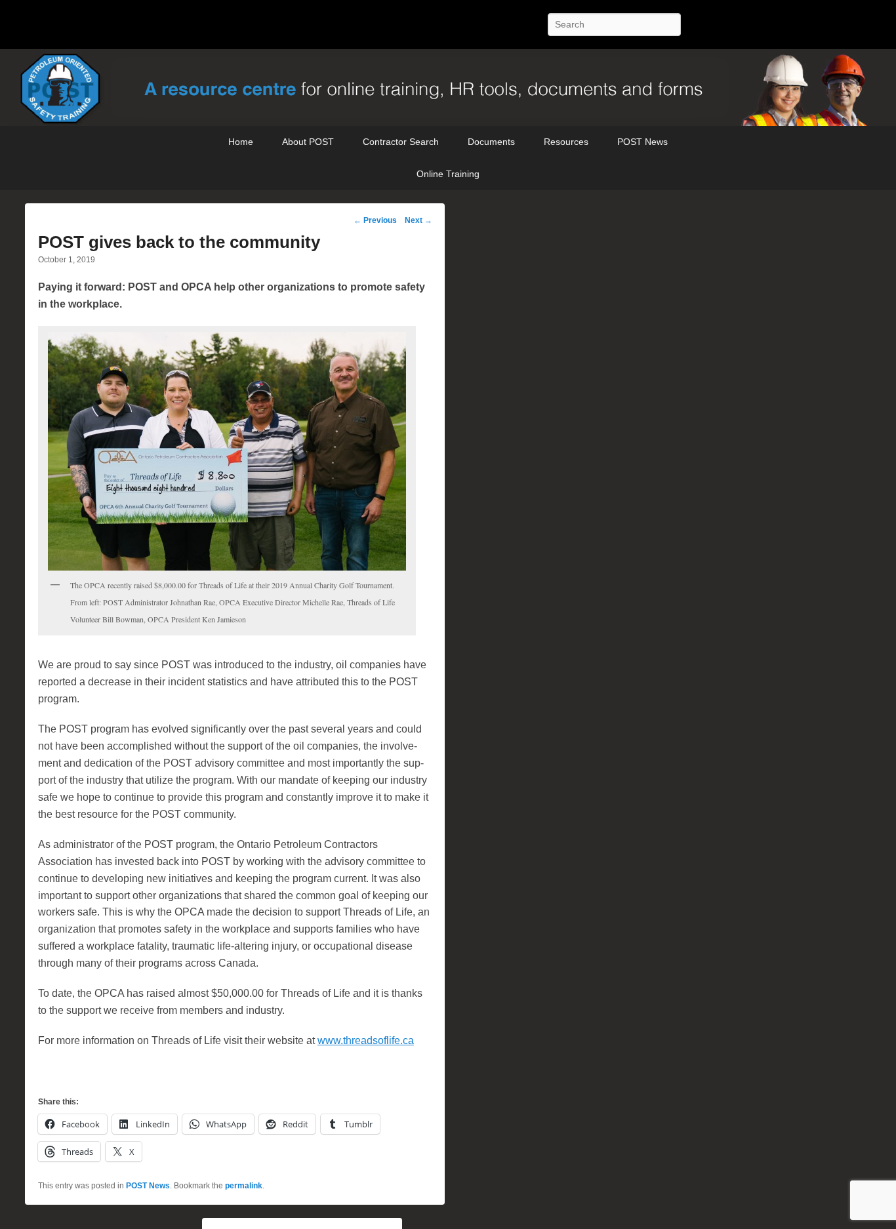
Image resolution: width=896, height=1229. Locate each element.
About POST (308, 141)
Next (418, 220)
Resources (566, 141)
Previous (375, 220)
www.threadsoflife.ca (365, 1040)
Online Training (448, 174)
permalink (243, 1185)
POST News (642, 141)
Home (240, 141)
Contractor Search (401, 141)
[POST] (448, 88)
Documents (491, 141)
